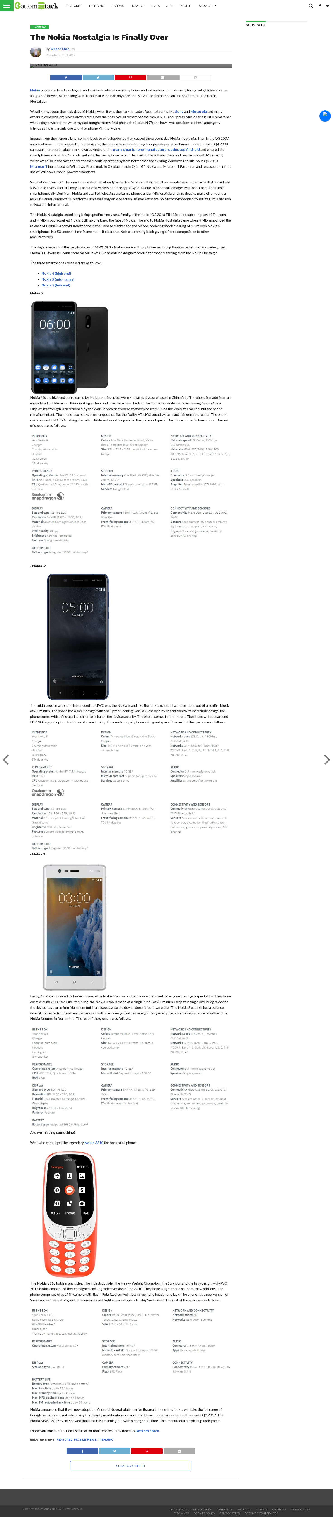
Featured (74, 5)
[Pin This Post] (130, 76)
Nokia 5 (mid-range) (58, 279)
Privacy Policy (230, 1513)
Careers (261, 1509)
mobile (80, 1439)
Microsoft (38, 166)
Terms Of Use (300, 1509)
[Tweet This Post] (98, 76)
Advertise (279, 1509)
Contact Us (224, 1509)
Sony (179, 111)
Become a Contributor (261, 1513)
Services (206, 5)
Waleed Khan (59, 49)
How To (137, 5)
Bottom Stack (147, 1430)
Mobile (187, 5)
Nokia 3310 (93, 1142)
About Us (244, 1509)
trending (105, 1439)
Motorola (199, 111)
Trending (96, 5)
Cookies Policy (204, 1513)
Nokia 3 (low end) (55, 285)
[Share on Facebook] (66, 76)
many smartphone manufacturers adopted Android (156, 149)
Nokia (35, 90)
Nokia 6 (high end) (56, 273)
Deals (155, 5)
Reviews (117, 5)
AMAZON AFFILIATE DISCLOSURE (190, 1509)
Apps (170, 5)
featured (65, 1439)
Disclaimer (181, 1513)
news (91, 1439)
